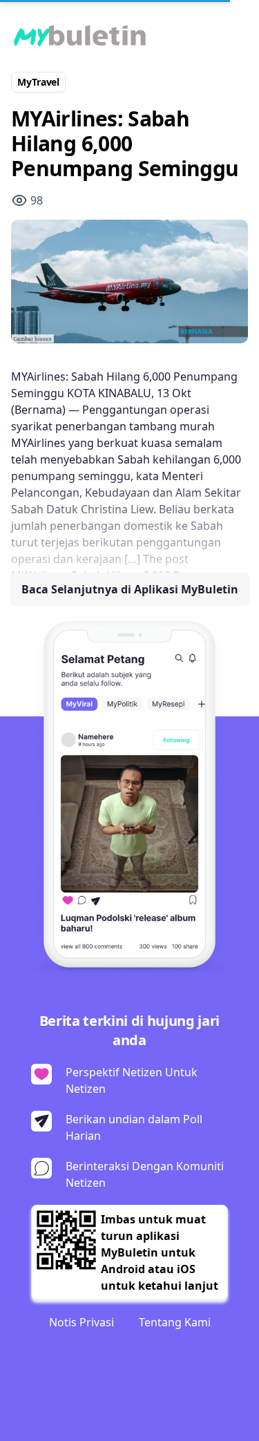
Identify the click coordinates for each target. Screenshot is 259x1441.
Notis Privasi (81, 1322)
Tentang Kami (175, 1322)
